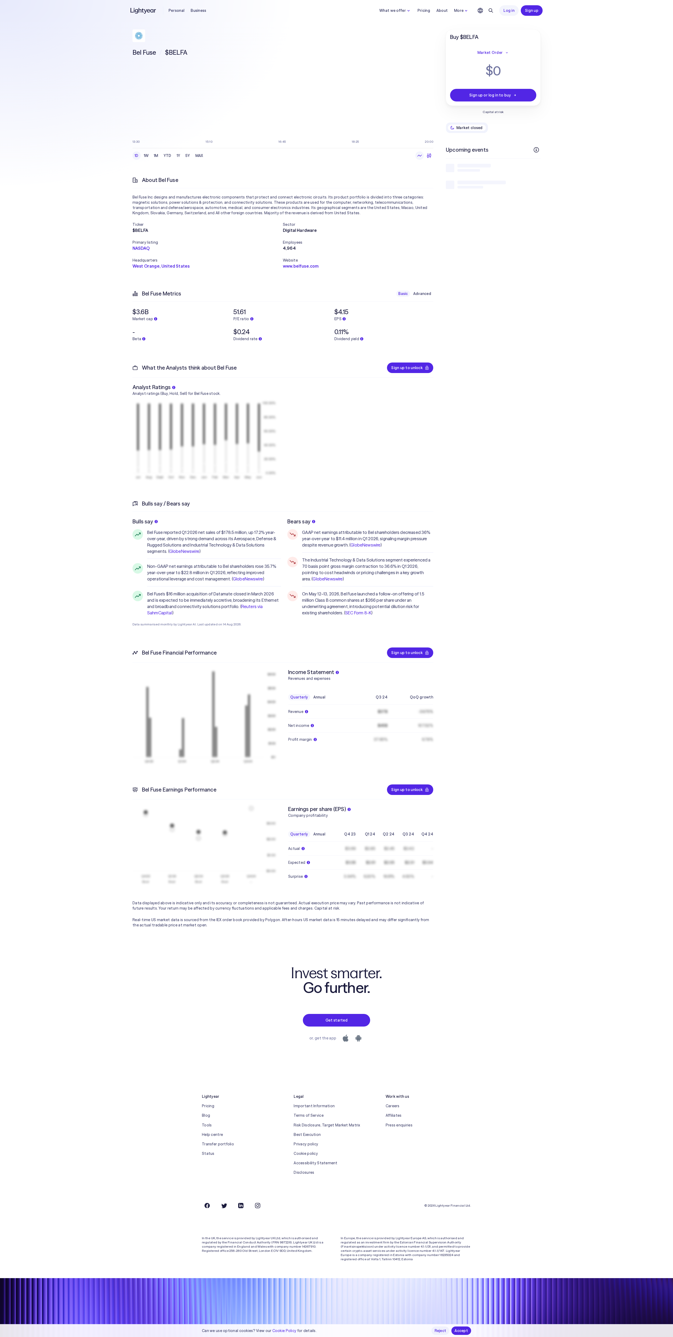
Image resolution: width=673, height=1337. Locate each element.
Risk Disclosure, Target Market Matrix (327, 1125)
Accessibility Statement (315, 1163)
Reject (440, 1330)
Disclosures (304, 1172)
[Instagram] (257, 1205)
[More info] (536, 150)
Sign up (531, 10)
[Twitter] (224, 1205)
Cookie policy (306, 1153)
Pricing (423, 10)
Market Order (490, 52)
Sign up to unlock (407, 367)
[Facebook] (207, 1205)
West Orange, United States (161, 266)
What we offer (392, 10)
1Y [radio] (178, 155)
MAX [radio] (199, 155)
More (458, 10)
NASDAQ (141, 248)
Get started (336, 1020)
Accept (461, 1330)
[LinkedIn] (241, 1205)
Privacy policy (306, 1144)
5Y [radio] (187, 155)
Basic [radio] (403, 293)
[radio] (419, 155)
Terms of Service (308, 1115)
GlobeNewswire (184, 551)
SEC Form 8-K (358, 612)
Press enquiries (399, 1125)
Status (208, 1153)
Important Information (314, 1106)
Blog (206, 1115)
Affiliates (394, 1115)
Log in (508, 10)
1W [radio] (146, 155)
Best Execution (307, 1134)
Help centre (212, 1134)
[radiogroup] (168, 155)
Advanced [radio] (422, 293)
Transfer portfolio (218, 1144)
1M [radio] (156, 155)
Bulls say (142, 521)
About (442, 10)
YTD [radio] (167, 155)
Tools (207, 1125)
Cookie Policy (284, 1330)
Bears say (298, 521)
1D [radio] (137, 155)
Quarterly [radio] (299, 697)
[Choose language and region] (480, 10)
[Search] (491, 10)
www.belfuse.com (301, 266)
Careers (393, 1106)
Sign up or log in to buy (490, 95)
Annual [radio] (319, 697)
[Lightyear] (143, 10)
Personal (176, 10)
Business (198, 10)
